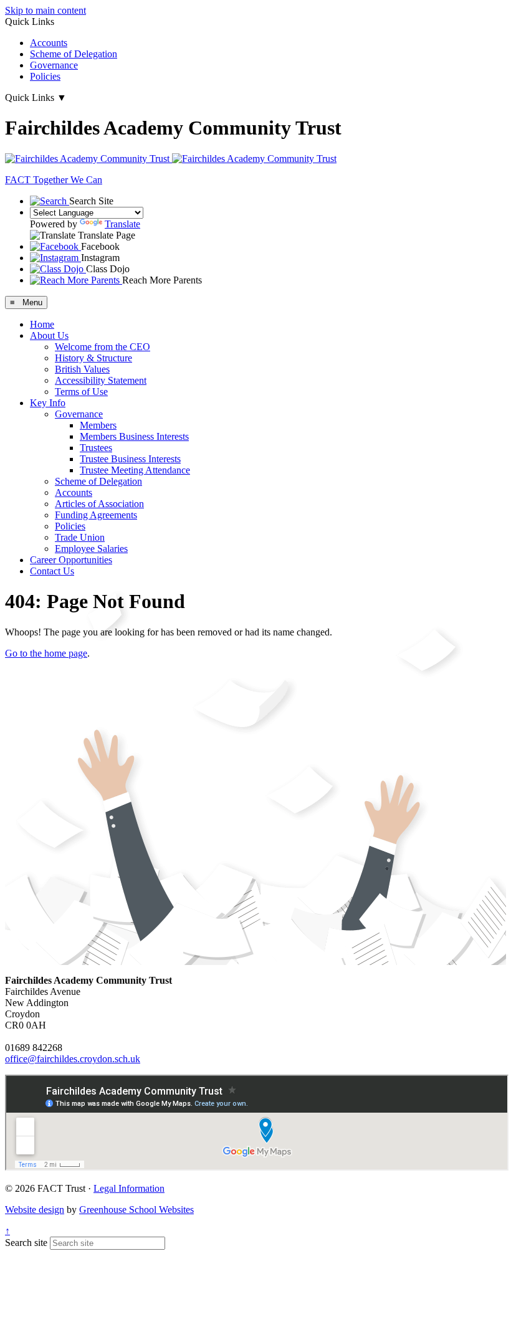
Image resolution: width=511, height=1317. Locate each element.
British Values (82, 369)
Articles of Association (99, 503)
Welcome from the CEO (102, 346)
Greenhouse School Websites (136, 1209)
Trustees (96, 447)
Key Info (47, 402)
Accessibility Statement (100, 380)
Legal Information (129, 1188)
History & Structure (93, 358)
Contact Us (52, 571)
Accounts (48, 42)
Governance (54, 65)
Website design (34, 1209)
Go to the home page (46, 653)
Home (42, 324)
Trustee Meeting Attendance (135, 470)
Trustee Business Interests (130, 459)
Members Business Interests (134, 436)
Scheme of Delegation (73, 54)
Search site (26, 1242)
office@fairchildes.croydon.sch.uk (72, 1058)
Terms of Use (81, 391)
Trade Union (80, 537)
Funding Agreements (96, 515)
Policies (45, 76)
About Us (49, 335)
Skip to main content (45, 10)
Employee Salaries (91, 548)
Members (98, 425)
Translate (122, 224)
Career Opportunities (71, 559)
